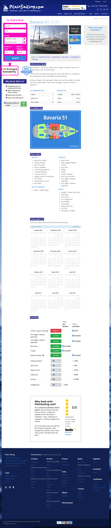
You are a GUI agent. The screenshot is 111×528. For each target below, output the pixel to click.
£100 (76, 361)
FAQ (90, 14)
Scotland (97, 469)
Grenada (96, 490)
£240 (76, 331)
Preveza (49, 490)
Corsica (64, 462)
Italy (64, 472)
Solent (95, 462)
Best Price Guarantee (12, 466)
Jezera (33, 484)
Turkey (81, 489)
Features (65, 57)
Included (56, 336)
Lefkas (48, 487)
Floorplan (55, 57)
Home (59, 14)
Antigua (95, 482)
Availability (75, 57)
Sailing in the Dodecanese (53, 470)
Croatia (34, 459)
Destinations (36, 454)
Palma (80, 470)
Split (32, 473)
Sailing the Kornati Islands (38, 479)
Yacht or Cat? (8, 48)
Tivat (63, 506)
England (96, 459)
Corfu (48, 482)
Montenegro (67, 503)
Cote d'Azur (66, 465)
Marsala (64, 475)
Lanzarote (81, 479)
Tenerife (80, 482)
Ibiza (79, 468)
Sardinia (64, 483)
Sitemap (7, 481)
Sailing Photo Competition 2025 (15, 463)
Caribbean (97, 479)
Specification (44, 57)
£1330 (76, 379)
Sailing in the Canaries (84, 476)
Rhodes (48, 476)
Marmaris (81, 497)
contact (104, 14)
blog (97, 14)
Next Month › (76, 226)
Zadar (33, 487)
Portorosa (65, 478)
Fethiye (80, 492)
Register (97, 1)
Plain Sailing (10, 454)
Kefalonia (49, 484)
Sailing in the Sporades (53, 501)
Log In (105, 1)
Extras (35, 59)
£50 (75, 365)
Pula (32, 465)
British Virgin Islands (99, 488)
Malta (64, 493)
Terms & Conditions (11, 476)
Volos (48, 507)
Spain (80, 459)
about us (68, 14)
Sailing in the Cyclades (52, 461)
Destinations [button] (80, 14)
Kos (47, 473)
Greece (49, 459)
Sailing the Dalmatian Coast (39, 467)
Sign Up (23, 104)
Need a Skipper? (20, 48)
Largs (94, 472)
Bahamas (96, 485)
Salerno (64, 480)
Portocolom (81, 473)
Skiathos (49, 504)
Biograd (33, 482)
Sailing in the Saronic (52, 492)
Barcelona (81, 462)
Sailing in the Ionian (52, 479)
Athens (48, 465)
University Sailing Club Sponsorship (16, 460)
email (102, 34)
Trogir (33, 476)
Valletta (64, 496)
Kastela (33, 470)
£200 (76, 375)
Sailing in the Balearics (84, 465)
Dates (7, 36)
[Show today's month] (54, 227)
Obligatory (56, 331)
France (65, 459)
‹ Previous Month (36, 226)
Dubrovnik (34, 462)
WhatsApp (89, 37)
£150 (76, 370)
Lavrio (48, 467)
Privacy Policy (9, 479)
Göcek (80, 495)
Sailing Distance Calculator (13, 458)
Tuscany (64, 485)
